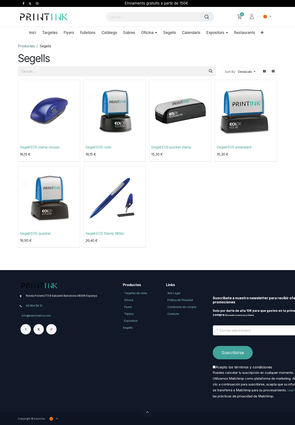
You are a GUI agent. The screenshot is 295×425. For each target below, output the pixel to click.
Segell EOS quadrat (35, 233)
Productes (26, 46)
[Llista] (273, 71)
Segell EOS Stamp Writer (105, 233)
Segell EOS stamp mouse (40, 147)
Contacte (173, 313)
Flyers (128, 307)
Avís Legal (173, 293)
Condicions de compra (181, 307)
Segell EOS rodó (98, 147)
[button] (246, 71)
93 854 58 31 (34, 305)
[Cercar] (206, 17)
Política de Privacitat (180, 300)
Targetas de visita (135, 293)
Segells (128, 327)
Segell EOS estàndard (234, 147)
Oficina (128, 300)
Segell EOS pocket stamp (171, 147)
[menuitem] (34, 32)
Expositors (131, 320)
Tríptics (129, 313)
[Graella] (264, 71)
